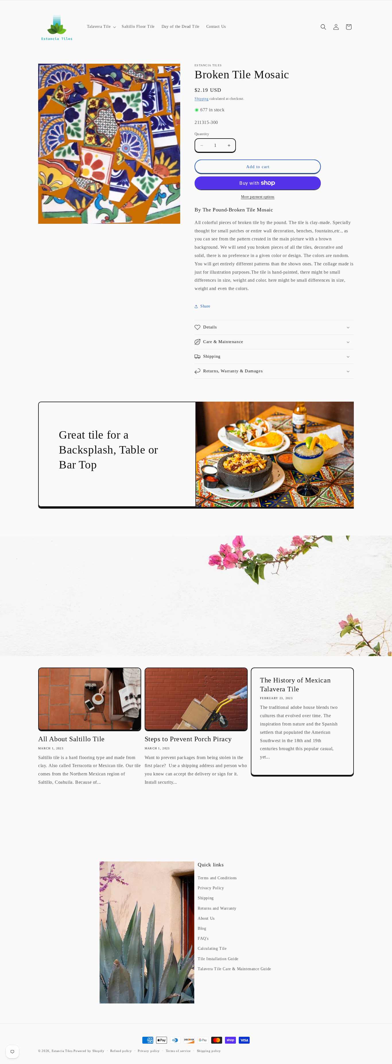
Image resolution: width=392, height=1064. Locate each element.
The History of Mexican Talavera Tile (295, 684)
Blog (202, 928)
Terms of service (178, 1051)
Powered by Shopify (88, 1051)
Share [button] (205, 306)
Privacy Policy (211, 888)
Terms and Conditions (217, 878)
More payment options (258, 197)
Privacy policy (149, 1051)
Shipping (202, 99)
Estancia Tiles (62, 1051)
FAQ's (203, 938)
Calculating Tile (212, 948)
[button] (101, 27)
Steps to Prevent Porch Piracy (188, 739)
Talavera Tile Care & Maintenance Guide (234, 969)
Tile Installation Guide (218, 959)
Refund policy (121, 1051)
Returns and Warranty (217, 908)
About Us (206, 918)
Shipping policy (209, 1051)
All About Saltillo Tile (71, 739)
